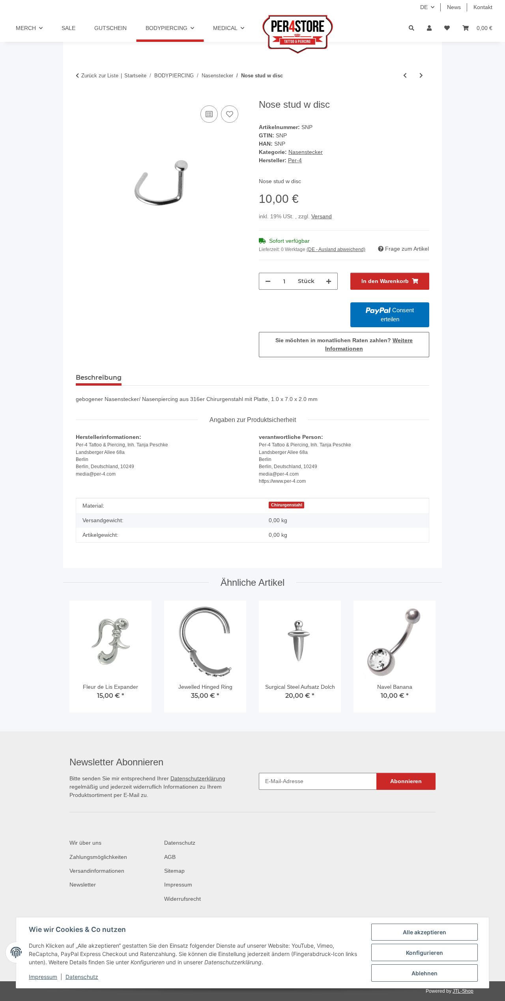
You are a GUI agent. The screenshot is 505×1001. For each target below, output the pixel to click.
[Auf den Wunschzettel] (229, 114)
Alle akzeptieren (424, 932)
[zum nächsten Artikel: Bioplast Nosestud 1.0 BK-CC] (421, 75)
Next (422, 660)
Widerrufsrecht (182, 899)
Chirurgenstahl (286, 504)
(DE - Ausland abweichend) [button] (336, 249)
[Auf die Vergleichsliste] (209, 114)
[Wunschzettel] (447, 28)
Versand (321, 216)
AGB (170, 857)
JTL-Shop (463, 991)
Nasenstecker (305, 152)
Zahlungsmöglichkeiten (98, 857)
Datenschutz (81, 976)
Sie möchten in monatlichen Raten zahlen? (344, 344)
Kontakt (482, 7)
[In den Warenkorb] (82, 94)
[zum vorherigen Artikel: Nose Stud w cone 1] (405, 75)
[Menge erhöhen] (328, 281)
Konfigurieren (424, 952)
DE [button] (424, 7)
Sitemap (174, 871)
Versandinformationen (96, 871)
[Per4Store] (294, 34)
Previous (82, 660)
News (454, 7)
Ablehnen (424, 973)
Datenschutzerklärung (197, 778)
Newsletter (82, 884)
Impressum (43, 976)
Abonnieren (406, 781)
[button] (429, 28)
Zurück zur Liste (99, 76)
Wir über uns (85, 843)
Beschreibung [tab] (99, 377)
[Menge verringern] (268, 281)
